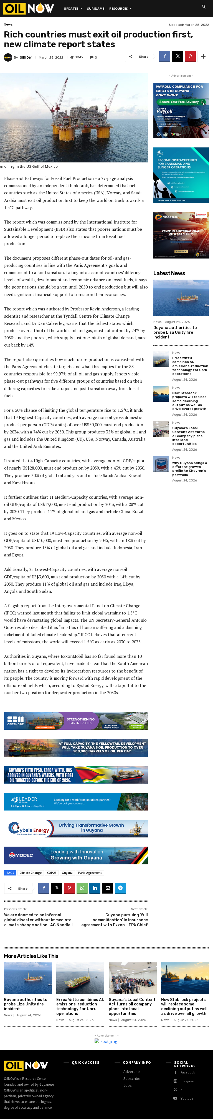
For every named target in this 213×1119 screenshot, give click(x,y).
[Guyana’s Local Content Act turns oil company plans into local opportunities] (161, 429)
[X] (177, 56)
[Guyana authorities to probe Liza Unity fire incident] (181, 298)
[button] (203, 6)
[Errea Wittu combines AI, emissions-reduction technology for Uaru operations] (161, 359)
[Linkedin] (94, 888)
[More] (203, 56)
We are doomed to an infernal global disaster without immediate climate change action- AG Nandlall (38, 920)
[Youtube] (175, 1098)
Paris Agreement (90, 873)
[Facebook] (164, 56)
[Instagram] (175, 1081)
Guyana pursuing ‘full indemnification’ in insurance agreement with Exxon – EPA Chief (114, 920)
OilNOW (26, 57)
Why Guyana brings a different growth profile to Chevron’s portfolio (189, 469)
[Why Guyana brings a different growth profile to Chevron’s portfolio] (161, 464)
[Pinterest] (190, 56)
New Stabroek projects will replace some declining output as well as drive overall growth (189, 401)
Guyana (67, 873)
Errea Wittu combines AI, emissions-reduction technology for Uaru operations (190, 366)
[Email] (107, 888)
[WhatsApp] (82, 888)
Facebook (188, 1072)
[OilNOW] (9, 57)
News (8, 24)
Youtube (187, 1098)
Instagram (188, 1081)
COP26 (51, 873)
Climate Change (31, 873)
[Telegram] (120, 888)
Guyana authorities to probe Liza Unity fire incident (175, 332)
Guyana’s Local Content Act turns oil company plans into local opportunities (188, 436)
